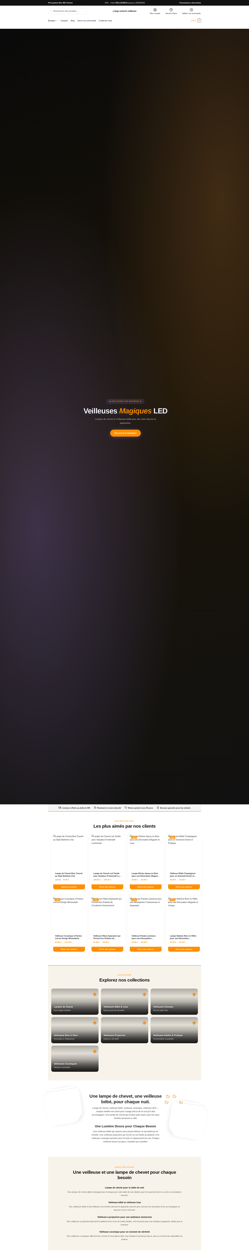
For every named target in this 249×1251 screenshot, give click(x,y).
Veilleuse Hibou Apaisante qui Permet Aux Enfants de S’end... (106, 937)
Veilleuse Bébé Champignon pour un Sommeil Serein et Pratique (183, 874)
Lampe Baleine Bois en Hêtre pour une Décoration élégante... (183, 937)
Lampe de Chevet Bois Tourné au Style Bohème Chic (68, 874)
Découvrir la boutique (125, 433)
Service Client (171, 13)
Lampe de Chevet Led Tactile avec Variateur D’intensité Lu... (107, 874)
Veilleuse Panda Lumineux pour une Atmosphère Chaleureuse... (144, 937)
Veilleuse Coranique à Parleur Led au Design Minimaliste (68, 937)
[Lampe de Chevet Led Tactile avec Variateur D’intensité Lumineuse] (107, 852)
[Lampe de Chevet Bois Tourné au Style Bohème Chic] (69, 852)
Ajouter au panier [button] (69, 887)
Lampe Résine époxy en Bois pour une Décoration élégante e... (145, 874)
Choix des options (107, 887)
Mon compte (155, 13)
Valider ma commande (191, 13)
